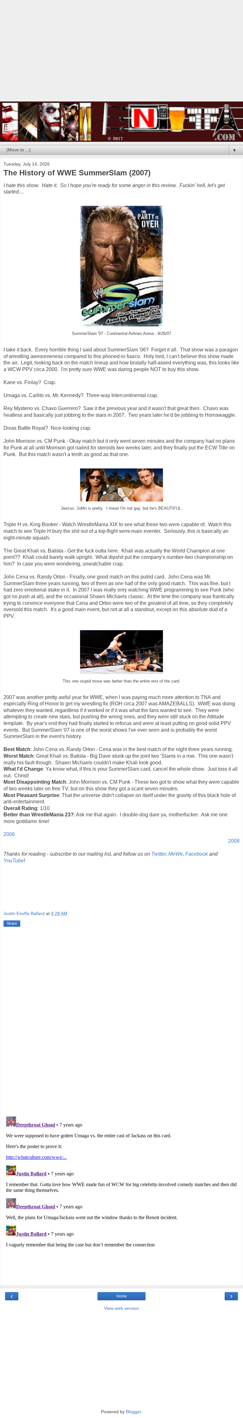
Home (121, 1296)
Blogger (133, 1411)
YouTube (13, 860)
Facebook (197, 854)
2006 (9, 834)
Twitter (158, 854)
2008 (234, 841)
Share (12, 923)
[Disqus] (121, 1022)
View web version (121, 1308)
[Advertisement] (121, 54)
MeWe (175, 854)
